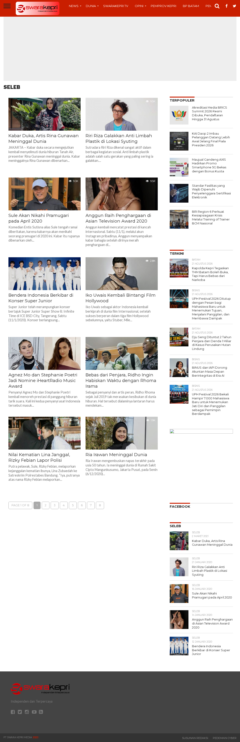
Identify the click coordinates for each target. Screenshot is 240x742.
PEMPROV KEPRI (163, 6)
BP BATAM (191, 6)
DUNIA (91, 6)
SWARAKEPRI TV (115, 6)
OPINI (139, 6)
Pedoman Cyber (224, 738)
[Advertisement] (120, 48)
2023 (35, 737)
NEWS (74, 6)
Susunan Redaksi (195, 738)
